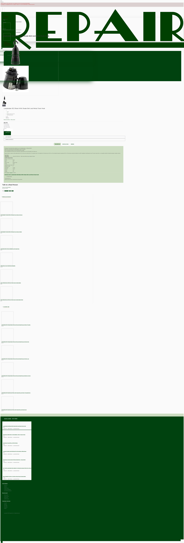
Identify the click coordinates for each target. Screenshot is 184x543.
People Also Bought (6, 196)
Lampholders (4, 28)
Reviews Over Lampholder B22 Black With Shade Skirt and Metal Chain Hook (22, 174)
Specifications (65, 144)
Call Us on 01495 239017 (6, 187)
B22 (10, 190)
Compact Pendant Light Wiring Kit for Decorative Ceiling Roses (14, 451)
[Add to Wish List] (1, 215)
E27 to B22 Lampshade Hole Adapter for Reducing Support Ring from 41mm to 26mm (18, 468)
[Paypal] (4, 531)
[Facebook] (5, 516)
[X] (5, 518)
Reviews (72, 144)
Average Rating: (9, 176)
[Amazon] (4, 538)
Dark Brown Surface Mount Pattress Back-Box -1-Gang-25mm (14, 459)
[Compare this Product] (5, 215)
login (8, 172)
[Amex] (4, 533)
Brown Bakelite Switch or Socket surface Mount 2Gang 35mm (14, 476)
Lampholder (6, 190)
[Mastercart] (4, 528)
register (11, 172)
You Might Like (6, 306)
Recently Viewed (7, 418)
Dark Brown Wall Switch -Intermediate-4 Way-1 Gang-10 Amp (14, 434)
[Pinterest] (5, 523)
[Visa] (4, 526)
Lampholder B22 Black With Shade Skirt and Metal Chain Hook (11, 29)
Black (12, 190)
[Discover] (4, 536)
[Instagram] (5, 520)
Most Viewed (14, 418)
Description (57, 144)
